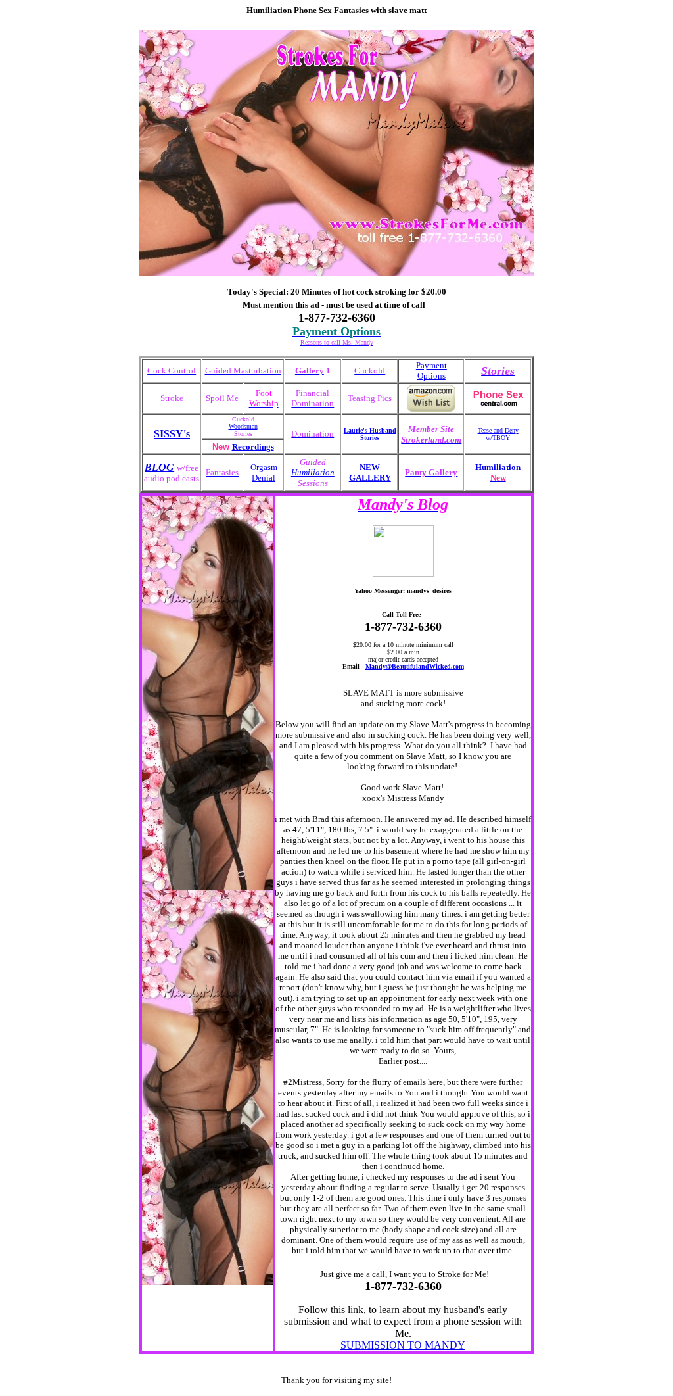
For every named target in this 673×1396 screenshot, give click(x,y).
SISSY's (172, 433)
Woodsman (243, 426)
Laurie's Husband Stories (370, 434)
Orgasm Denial (263, 472)
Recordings (253, 447)
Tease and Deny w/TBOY (498, 434)
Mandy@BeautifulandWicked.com (414, 666)
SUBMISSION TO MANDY (402, 1345)
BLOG (159, 467)
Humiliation (313, 472)
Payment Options (431, 370)
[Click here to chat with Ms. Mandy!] (403, 574)
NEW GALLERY (370, 472)
